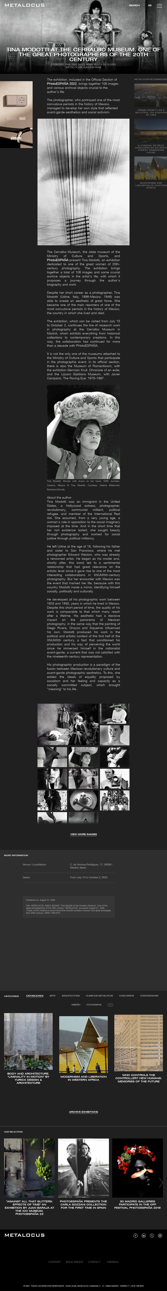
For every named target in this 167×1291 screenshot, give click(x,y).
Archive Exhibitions (83, 1112)
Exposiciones (34, 996)
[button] (9, 1063)
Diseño (76, 1005)
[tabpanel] (83, 1063)
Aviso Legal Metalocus (77, 1286)
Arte (53, 996)
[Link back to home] (24, 6)
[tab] (35, 996)
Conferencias (149, 996)
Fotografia (94, 1005)
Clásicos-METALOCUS (99, 996)
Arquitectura (71, 996)
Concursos (126, 996)
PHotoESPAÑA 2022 (62, 83)
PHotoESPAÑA (57, 260)
